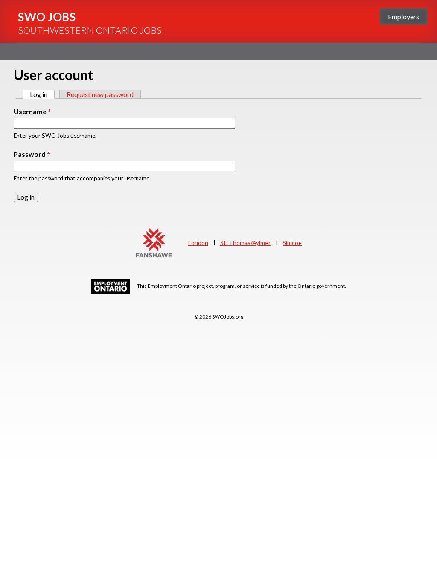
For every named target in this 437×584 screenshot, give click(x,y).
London (198, 242)
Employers (403, 16)
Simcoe (292, 242)
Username (32, 111)
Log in (42, 94)
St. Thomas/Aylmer (245, 242)
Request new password (100, 94)
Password (32, 154)
